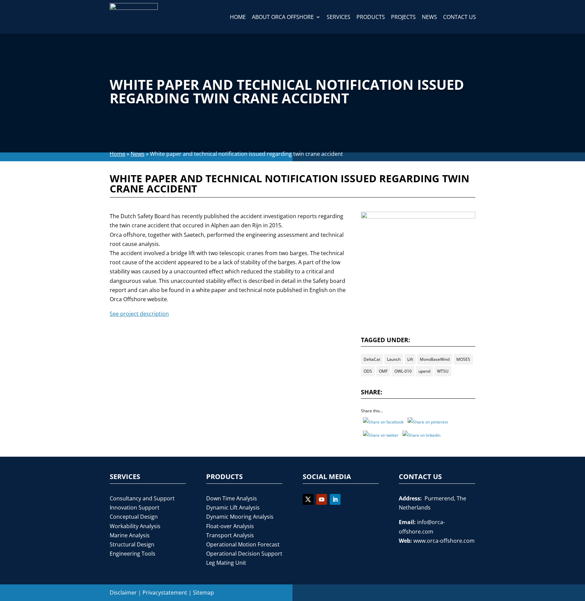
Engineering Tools (132, 553)
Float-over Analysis (230, 526)
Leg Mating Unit (226, 562)
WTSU (443, 371)
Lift (410, 359)
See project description (139, 313)
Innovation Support (134, 507)
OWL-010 (403, 371)
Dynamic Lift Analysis (233, 507)
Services (338, 17)
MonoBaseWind (435, 359)
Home (238, 17)
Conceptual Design (134, 516)
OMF (383, 371)
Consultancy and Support (142, 498)
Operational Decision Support (244, 553)
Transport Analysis (230, 535)
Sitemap (203, 592)
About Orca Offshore (283, 17)
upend (424, 371)
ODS (368, 371)
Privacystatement (165, 592)
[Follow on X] (308, 499)
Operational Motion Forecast (243, 544)
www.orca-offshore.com (444, 540)
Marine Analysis (130, 535)
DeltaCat (372, 359)
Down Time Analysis (231, 498)
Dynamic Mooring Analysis (240, 516)
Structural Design (132, 544)
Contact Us (459, 17)
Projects (403, 17)
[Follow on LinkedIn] (335, 499)
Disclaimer (123, 592)
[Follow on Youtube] (321, 499)
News (429, 17)
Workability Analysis (135, 526)
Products (370, 17)
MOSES (463, 359)
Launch (393, 359)
